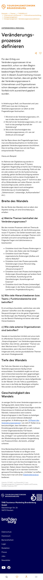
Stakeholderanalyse (31, 475)
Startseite (5, 14)
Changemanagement (10, 17)
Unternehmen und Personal (12, 15)
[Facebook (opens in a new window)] (9, 568)
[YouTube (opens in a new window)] (4, 568)
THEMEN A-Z (22, 14)
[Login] (26, 576)
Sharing (36, 53)
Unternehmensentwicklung (32, 15)
